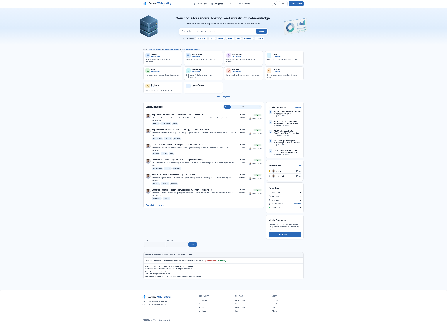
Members (246, 4)
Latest (227, 107)
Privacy (274, 311)
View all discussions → (155, 205)
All (300, 165)
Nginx (212, 38)
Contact (274, 307)
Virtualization (240, 307)
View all (298, 107)
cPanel (220, 38)
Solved (257, 107)
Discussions (202, 4)
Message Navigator (193, 49)
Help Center (276, 304)
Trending (236, 107)
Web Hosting (240, 300)
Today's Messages (154, 49)
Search (261, 31)
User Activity (170, 255)
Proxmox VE (201, 38)
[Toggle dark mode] (274, 3)
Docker (230, 38)
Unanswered (246, 107)
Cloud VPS (248, 38)
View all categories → (223, 97)
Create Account (296, 4)
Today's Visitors (186, 255)
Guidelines (275, 300)
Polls (183, 49)
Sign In (283, 4)
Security (238, 311)
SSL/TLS (259, 38)
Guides (232, 4)
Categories (218, 4)
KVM (238, 38)
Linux (237, 304)
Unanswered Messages (171, 49)
